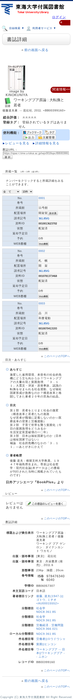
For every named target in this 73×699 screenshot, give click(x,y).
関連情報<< (61, 89)
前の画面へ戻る (36, 50)
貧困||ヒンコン (46, 644)
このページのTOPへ (57, 356)
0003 (42, 303)
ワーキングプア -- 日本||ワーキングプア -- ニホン (50, 653)
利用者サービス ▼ (43, 28)
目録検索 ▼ (16, 28)
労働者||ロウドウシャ (51, 638)
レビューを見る (17, 143)
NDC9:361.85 (46, 633)
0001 (42, 198)
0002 (42, 251)
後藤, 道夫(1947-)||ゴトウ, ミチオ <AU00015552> (49, 599)
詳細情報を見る (47, 143)
